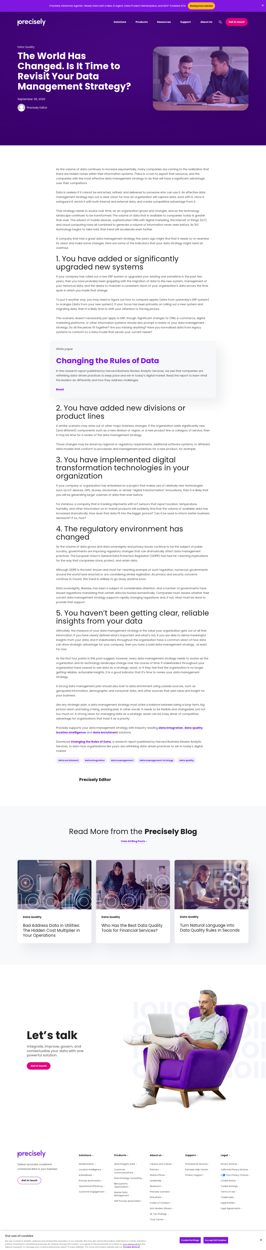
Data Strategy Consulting (127, 1178)
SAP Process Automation (127, 1201)
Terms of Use (228, 1191)
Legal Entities (228, 1202)
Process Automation (90, 1180)
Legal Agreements (230, 1208)
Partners (154, 1169)
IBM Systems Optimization (121, 1185)
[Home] (32, 22)
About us (155, 1155)
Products (142, 22)
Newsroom (155, 1186)
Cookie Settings (229, 1186)
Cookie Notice (228, 1180)
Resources (164, 22)
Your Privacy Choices (237, 1175)
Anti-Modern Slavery (161, 1208)
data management (122, 760)
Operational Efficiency (91, 1186)
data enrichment (105, 732)
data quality (193, 728)
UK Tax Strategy (158, 1213)
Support (185, 22)
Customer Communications (123, 1171)
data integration (171, 728)
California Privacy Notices (234, 1169)
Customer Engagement (91, 1191)
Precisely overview (159, 1191)
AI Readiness (85, 1175)
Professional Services (196, 1164)
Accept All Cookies (215, 1240)
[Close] (261, 1240)
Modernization (86, 1164)
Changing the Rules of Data (107, 361)
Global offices (157, 1175)
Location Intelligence (90, 1169)
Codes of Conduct (160, 1202)
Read (60, 389)
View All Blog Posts (133, 841)
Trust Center (156, 1219)
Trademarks (227, 1197)
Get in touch (237, 22)
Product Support (194, 1175)
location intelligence (71, 732)
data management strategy (156, 760)
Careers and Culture (161, 1164)
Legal (224, 1155)
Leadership (155, 1180)
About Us (206, 22)
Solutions (120, 22)
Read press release (201, 5)
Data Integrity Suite (124, 1164)
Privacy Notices (229, 1164)
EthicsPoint (155, 1197)
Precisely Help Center (196, 1169)
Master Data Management (121, 1194)
